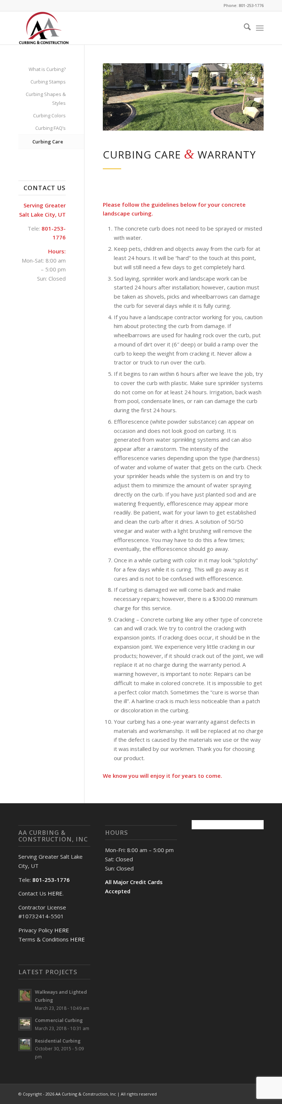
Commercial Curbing (59, 1020)
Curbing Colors (49, 115)
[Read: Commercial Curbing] (25, 1023)
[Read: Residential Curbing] (25, 1044)
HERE (55, 893)
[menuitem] (243, 27)
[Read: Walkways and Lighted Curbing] (25, 995)
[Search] (243, 27)
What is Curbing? (47, 69)
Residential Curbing (57, 1040)
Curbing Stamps (48, 81)
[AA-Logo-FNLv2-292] (43, 27)
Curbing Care (47, 141)
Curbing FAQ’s (50, 128)
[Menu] (260, 28)
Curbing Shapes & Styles (46, 99)
